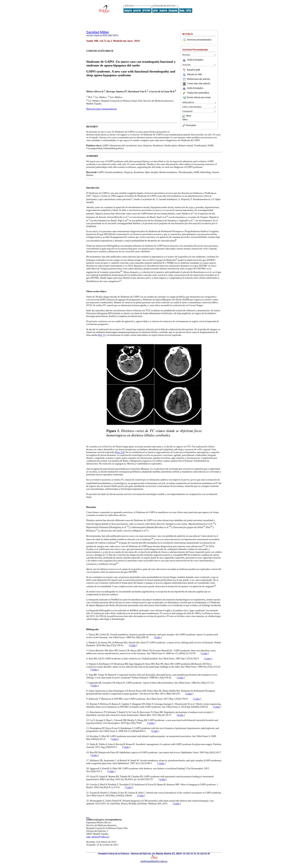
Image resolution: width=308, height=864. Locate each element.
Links (158, 637)
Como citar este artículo (198, 83)
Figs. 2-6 (119, 452)
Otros (188, 116)
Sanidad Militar (97, 32)
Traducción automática (198, 93)
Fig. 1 (101, 335)
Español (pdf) (193, 70)
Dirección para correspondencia (101, 108)
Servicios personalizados (199, 39)
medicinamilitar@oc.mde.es (153, 861)
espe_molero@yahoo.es (97, 836)
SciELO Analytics (195, 60)
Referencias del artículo (198, 79)
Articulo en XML (194, 74)
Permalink (191, 125)
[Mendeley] (184, 116)
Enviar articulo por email (199, 97)
